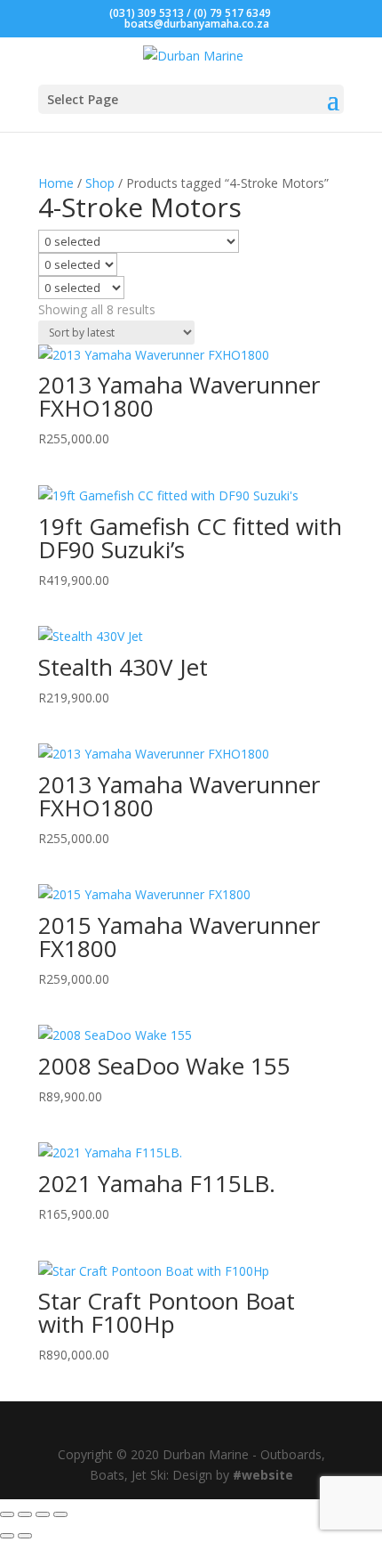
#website (263, 1474)
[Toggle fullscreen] (25, 1514)
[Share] (43, 1514)
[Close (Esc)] (60, 1514)
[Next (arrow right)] (25, 1535)
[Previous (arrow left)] (7, 1535)
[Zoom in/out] (7, 1514)
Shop (100, 182)
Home (56, 182)
